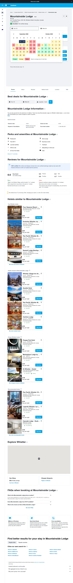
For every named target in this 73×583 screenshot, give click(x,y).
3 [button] (27, 41)
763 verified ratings (23, 24)
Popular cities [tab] (12, 542)
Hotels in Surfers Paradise (35, 555)
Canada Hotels (17, 12)
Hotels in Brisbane (12, 553)
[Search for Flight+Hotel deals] (2, 18)
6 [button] (13, 45)
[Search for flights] (2, 9)
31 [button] (59, 55)
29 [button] (20, 55)
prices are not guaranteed (39, 562)
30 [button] (24, 55)
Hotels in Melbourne (13, 551)
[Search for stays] (2, 12)
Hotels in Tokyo (53, 553)
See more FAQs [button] (29, 507)
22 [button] (20, 52)
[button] (71, 1)
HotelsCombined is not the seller (16, 566)
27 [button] (13, 55)
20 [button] (13, 52)
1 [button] (20, 41)
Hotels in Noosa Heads (55, 549)
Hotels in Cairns (33, 549)
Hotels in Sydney (33, 551)
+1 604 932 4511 (14, 22)
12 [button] (34, 45)
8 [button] (20, 45)
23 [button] (24, 52)
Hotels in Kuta (32, 553)
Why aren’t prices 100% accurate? (17, 571)
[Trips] (2, 25)
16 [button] (24, 48)
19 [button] (34, 48)
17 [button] (27, 48)
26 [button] (34, 52)
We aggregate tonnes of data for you (17, 569)
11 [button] (30, 45)
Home (11, 12)
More (9, 115)
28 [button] (17, 55)
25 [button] (30, 52)
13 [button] (13, 48)
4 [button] (30, 41)
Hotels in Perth (53, 551)
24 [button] (27, 52)
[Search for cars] (2, 15)
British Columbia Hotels (29, 12)
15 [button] (20, 48)
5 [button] (34, 41)
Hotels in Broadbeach (13, 555)
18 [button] (30, 48)
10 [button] (27, 45)
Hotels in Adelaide (12, 549)
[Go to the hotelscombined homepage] (10, 5)
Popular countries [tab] (23, 542)
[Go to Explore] (2, 21)
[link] (16, 264)
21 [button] (17, 52)
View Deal (38, 217)
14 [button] (17, 48)
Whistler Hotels (41, 12)
